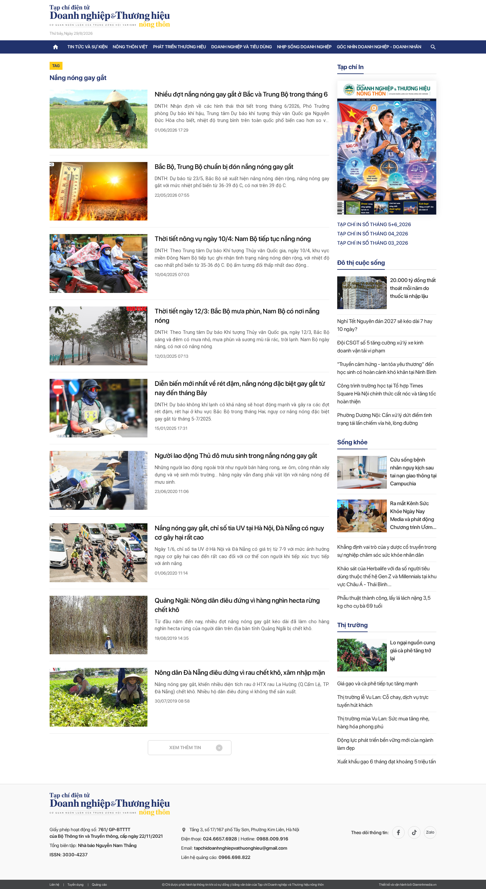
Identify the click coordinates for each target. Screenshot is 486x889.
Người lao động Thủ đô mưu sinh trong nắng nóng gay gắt (236, 456)
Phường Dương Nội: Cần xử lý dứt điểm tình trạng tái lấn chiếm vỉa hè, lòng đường (384, 419)
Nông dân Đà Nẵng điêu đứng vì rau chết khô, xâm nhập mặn (240, 672)
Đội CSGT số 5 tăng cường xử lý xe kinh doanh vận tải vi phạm (380, 347)
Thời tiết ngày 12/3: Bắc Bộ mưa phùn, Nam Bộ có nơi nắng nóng (237, 315)
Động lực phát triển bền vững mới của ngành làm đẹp (385, 744)
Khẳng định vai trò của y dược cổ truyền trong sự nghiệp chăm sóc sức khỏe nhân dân (386, 551)
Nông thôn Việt (130, 46)
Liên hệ (54, 884)
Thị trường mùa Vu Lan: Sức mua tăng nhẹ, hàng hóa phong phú (383, 722)
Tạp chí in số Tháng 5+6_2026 (374, 224)
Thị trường (352, 625)
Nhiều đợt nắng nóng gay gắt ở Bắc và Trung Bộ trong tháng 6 (241, 94)
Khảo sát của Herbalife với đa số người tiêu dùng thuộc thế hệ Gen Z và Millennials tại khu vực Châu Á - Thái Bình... (386, 576)
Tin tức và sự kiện (87, 46)
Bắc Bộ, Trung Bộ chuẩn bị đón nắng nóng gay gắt (224, 167)
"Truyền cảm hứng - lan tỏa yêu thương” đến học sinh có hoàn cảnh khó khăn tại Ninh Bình (386, 368)
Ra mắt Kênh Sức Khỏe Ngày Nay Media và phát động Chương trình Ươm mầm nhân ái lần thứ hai (412, 515)
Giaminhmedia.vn (424, 884)
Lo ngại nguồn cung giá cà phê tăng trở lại (412, 650)
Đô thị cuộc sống (361, 262)
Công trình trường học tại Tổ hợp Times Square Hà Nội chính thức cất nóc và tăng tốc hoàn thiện (386, 394)
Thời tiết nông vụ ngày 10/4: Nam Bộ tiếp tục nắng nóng (233, 239)
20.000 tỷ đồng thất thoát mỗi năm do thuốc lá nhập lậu (413, 288)
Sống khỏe (352, 442)
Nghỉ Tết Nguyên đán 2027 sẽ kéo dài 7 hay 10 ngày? (384, 325)
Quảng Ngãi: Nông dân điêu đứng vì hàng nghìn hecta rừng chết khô (237, 605)
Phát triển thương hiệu (179, 46)
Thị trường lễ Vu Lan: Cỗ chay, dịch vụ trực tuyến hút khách (382, 701)
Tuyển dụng (75, 884)
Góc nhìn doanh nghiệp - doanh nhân (379, 46)
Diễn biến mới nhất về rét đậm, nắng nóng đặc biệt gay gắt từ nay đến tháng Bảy (240, 388)
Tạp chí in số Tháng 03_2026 (372, 243)
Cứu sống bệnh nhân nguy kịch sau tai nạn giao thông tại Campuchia (413, 472)
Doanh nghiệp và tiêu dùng (241, 46)
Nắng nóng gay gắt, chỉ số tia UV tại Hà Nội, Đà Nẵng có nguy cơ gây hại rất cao (239, 532)
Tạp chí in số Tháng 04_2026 (372, 234)
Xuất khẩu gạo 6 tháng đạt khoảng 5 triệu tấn (386, 761)
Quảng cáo (99, 884)
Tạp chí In (350, 67)
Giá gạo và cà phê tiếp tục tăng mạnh (377, 683)
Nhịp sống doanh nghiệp (304, 46)
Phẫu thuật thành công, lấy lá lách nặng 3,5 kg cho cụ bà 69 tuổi (383, 602)
